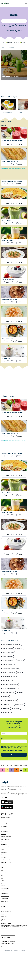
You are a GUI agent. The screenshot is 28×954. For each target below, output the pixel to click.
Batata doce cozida (7, 680)
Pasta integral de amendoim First (10, 688)
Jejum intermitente (5, 839)
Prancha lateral (4, 852)
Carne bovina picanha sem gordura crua (12, 644)
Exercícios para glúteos (6, 862)
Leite (2, 878)
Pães (13, 25)
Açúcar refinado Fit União (8, 652)
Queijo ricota (19, 648)
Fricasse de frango (5, 903)
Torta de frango (4, 901)
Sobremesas (21, 25)
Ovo (2, 875)
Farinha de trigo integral (8, 664)
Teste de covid (4, 916)
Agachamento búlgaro (6, 847)
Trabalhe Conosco (5, 817)
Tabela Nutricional (5, 865)
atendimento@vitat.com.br (9, 814)
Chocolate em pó (6, 712)
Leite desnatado (6, 708)
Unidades (3, 919)
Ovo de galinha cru (7, 704)
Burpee (2, 849)
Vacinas (2, 914)
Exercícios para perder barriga (7, 860)
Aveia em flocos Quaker (8, 660)
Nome (2, 730)
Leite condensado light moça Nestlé (11, 668)
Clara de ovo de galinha (8, 672)
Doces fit (20, 30)
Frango (2, 883)
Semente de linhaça (19, 704)
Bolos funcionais (10, 30)
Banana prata (17, 708)
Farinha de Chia (20, 660)
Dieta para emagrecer (6, 836)
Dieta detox (3, 834)
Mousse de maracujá (5, 896)
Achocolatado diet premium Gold (10, 684)
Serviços (3, 906)
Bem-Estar (9, 42)
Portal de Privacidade (5, 937)
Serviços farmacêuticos (6, 911)
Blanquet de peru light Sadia (9, 676)
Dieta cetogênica (4, 831)
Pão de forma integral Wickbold (10, 700)
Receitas (3, 885)
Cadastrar (14, 755)
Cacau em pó (6, 696)
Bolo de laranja (4, 898)
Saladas (6, 25)
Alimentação (16, 42)
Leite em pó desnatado (8, 656)
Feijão (2, 870)
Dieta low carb (4, 826)
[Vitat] (4, 2)
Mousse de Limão (5, 888)
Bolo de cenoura (4, 890)
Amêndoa (21, 692)
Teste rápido (3, 909)
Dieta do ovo (3, 829)
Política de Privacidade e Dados (8, 935)
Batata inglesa (4, 872)
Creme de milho (4, 893)
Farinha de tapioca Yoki (8, 648)
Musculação (3, 857)
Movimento (4, 844)
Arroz (2, 867)
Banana (2, 880)
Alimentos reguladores (6, 841)
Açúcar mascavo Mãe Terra (9, 692)
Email (2, 738)
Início (4, 42)
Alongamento (4, 854)
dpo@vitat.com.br (5, 946)
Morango (19, 672)
